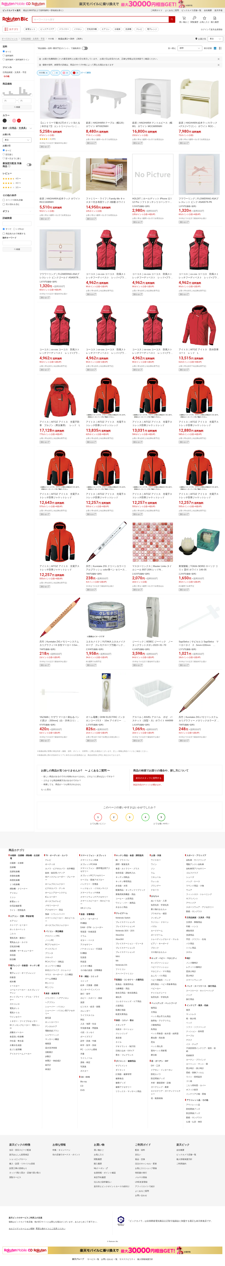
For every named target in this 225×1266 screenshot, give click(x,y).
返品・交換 (140, 1159)
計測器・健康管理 (123, 1074)
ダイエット (121, 1070)
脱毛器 (48, 1018)
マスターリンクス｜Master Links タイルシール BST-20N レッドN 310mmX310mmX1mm (152, 569)
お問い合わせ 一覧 (109, 1259)
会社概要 (208, 10)
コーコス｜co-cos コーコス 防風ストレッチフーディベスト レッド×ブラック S (152, 353)
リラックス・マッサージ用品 (128, 1091)
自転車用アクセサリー (196, 868)
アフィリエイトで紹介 (145, 1186)
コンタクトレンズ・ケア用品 (128, 1001)
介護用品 (120, 1006)
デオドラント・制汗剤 (125, 1046)
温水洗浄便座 (51, 1048)
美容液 (119, 1038)
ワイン (154, 864)
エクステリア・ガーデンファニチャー (166, 1092)
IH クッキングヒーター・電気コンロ (25, 1026)
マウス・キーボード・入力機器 (59, 974)
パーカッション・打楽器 (91, 949)
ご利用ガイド (156, 10)
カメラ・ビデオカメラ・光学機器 (60, 868)
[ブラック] (5, 121)
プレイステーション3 (125, 948)
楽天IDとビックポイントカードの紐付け (111, 1186)
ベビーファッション (160, 967)
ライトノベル (86, 1058)
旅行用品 (190, 999)
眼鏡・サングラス (194, 911)
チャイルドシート (159, 993)
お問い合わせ (141, 1195)
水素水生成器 (16, 1045)
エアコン (106, 29)
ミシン (13, 897)
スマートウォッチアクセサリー (94, 897)
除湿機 (13, 959)
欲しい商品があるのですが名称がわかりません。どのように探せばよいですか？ (79, 776)
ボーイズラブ (86, 1037)
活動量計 (49, 1052)
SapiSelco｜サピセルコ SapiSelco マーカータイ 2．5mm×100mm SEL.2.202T (199, 645)
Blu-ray (83, 1081)
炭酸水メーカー (17, 1032)
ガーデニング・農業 (160, 1087)
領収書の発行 (141, 1173)
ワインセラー (16, 1017)
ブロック (155, 948)
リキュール (156, 877)
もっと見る (46, 789)
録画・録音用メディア (55, 873)
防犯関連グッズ (193, 1109)
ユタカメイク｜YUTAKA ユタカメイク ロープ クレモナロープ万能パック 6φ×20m (107, 645)
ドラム (83, 936)
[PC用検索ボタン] (172, 19)
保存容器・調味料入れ (125, 873)
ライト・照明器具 (18, 910)
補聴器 (48, 1043)
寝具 (188, 1010)
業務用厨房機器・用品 (125, 894)
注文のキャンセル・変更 (146, 1164)
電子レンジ (152, 29)
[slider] (2, 95)
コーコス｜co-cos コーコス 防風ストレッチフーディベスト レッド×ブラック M (106, 353)
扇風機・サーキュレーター (21, 951)
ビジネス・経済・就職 (90, 1007)
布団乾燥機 (15, 880)
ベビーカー (156, 988)
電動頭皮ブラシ (52, 1031)
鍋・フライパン (122, 860)
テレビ (139, 29)
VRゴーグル (85, 908)
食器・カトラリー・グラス (127, 868)
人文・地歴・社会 (88, 1024)
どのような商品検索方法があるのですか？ (62, 780)
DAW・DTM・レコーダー (91, 927)
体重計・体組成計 (53, 1061)
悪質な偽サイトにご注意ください (50, 1228)
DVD (82, 1090)
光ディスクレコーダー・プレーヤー (60, 878)
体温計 (48, 1069)
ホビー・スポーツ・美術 (91, 998)
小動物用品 (156, 1025)
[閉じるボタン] (219, 59)
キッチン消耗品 (122, 877)
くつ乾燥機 (15, 884)
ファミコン (121, 969)
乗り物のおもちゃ (159, 909)
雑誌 (82, 1019)
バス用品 (190, 943)
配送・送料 (140, 1150)
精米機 (13, 981)
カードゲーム (157, 931)
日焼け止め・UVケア (125, 1051)
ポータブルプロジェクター (57, 925)
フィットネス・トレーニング (199, 894)
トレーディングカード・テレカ (165, 939)
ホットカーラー (52, 1022)
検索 (18, 107)
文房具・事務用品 (194, 922)
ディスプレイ (51, 949)
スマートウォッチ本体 (90, 893)
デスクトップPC (52, 936)
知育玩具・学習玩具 (160, 905)
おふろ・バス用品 (159, 976)
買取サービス (15, 1177)
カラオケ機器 (86, 966)
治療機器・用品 (122, 988)
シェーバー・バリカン (55, 1007)
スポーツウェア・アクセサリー (200, 907)
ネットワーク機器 (53, 966)
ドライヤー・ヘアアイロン (57, 998)
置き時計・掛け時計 (195, 1068)
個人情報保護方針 (184, 1159)
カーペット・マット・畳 (197, 1064)
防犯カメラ (156, 1074)
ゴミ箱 (189, 1081)
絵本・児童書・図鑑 (89, 985)
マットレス (191, 1014)
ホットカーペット (18, 929)
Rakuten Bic (15, 19)
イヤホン (78, 29)
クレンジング (121, 1033)
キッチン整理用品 (123, 881)
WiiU (118, 956)
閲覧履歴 (98, 1159)
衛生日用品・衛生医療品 (126, 993)
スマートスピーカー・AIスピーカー (60, 919)
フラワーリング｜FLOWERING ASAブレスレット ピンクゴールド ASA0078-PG (59, 277)
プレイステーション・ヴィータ (129, 943)
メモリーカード (52, 905)
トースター (15, 986)
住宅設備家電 (16, 906)
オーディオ (50, 864)
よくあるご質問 (172, 10)
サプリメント (121, 1066)
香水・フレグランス (124, 1055)
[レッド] (19, 121)
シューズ (190, 877)
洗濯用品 (190, 935)
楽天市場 (218, 10)
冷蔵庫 (117, 29)
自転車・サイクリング (196, 860)
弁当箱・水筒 (121, 886)
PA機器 (83, 923)
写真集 (83, 1066)
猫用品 (154, 1008)
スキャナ (49, 957)
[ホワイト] (9, 121)
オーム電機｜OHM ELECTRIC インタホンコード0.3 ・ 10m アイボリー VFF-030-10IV (105, 720)
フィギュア (156, 918)
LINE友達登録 (141, 1182)
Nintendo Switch (123, 918)
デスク (189, 1040)
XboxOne (120, 935)
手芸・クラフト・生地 (196, 939)
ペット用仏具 (157, 1046)
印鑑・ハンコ (192, 926)
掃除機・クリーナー (19, 889)
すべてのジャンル (10, 39)
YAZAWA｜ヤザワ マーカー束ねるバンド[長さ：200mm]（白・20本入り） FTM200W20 (59, 720)
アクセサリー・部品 (54, 910)
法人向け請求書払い (103, 1182)
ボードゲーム (157, 935)
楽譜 (82, 1002)
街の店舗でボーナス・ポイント (66, 1154)
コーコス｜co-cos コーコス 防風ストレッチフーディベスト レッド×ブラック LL (60, 353)
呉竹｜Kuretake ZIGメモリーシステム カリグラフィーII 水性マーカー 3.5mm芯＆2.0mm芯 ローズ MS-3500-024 (59, 645)
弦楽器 (83, 957)
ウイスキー (156, 860)
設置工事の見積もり (18, 1168)
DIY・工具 (155, 1066)
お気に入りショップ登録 (146, 1168)
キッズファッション (160, 963)
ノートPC (49, 940)
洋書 (82, 1054)
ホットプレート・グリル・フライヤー (24, 998)
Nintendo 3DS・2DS (125, 931)
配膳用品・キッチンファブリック (130, 890)
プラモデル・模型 (159, 913)
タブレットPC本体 (88, 864)
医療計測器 (121, 1010)
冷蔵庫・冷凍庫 (17, 863)
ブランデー (156, 886)
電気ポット (15, 1008)
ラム (153, 873)
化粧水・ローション (124, 1029)
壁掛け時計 (191, 971)
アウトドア (191, 903)
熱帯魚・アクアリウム (161, 1021)
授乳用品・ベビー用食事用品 (164, 984)
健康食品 (120, 1078)
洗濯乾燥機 (15, 871)
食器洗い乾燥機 (17, 1037)
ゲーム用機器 (51, 979)
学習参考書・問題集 (89, 1028)
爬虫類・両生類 (158, 1038)
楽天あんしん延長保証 (19, 1154)
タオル (189, 952)
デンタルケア (51, 1026)
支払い (138, 1154)
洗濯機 (128, 29)
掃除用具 (190, 931)
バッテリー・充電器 (89, 884)
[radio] (4, 51)
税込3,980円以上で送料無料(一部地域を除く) (43, 10)
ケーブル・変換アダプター (92, 880)
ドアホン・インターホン (162, 1070)
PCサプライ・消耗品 (54, 962)
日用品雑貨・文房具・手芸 (33, 39)
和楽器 (83, 962)
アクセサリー (86, 944)
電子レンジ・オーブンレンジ (22, 973)
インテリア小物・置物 (196, 1094)
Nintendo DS (121, 965)
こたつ (13, 934)
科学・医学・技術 (88, 1045)
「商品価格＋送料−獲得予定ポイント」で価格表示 (58, 48)
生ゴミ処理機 (16, 1049)
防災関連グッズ (158, 1078)
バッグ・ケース (193, 881)
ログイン (205, 29)
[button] (4, 91)
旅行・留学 (85, 994)
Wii (117, 961)
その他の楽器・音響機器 (91, 970)
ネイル (119, 1042)
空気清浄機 (92, 29)
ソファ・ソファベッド (196, 1027)
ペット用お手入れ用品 (161, 1016)
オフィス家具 (192, 1090)
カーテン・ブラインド (196, 1060)
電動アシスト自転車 (195, 864)
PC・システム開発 (88, 1049)
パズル (154, 926)
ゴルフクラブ (192, 873)
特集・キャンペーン (61, 1150)
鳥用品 (154, 1029)
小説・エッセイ (87, 1032)
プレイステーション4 (125, 926)
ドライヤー (64, 29)
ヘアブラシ (50, 1002)
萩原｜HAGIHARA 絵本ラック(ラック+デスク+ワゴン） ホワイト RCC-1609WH (198, 126)
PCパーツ (49, 983)
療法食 (154, 1055)
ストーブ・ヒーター (19, 925)
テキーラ (155, 890)
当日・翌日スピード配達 (20, 1150)
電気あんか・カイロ (19, 942)
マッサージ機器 (52, 1039)
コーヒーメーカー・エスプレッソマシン (24, 991)
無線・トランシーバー (55, 914)
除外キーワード (9, 238)
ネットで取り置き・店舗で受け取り (25, 1173)
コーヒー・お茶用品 (124, 898)
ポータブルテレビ (53, 901)
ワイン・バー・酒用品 (125, 903)
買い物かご (99, 1150)
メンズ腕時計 (192, 963)
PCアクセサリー (52, 944)
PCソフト (49, 987)
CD (81, 1086)
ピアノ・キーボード (89, 919)
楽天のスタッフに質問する (148, 778)
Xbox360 (120, 939)
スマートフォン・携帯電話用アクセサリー (95, 869)
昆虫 (153, 1042)
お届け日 (7, 146)
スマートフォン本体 (89, 860)
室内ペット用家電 (159, 1051)
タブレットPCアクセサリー (92, 875)
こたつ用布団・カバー (196, 1085)
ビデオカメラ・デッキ (55, 888)
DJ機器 (83, 953)
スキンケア (121, 1025)
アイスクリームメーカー (20, 1054)
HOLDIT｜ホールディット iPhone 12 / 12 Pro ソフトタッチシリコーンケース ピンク (152, 202)
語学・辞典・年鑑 (88, 1041)
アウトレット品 (193, 1105)
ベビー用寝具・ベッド (161, 980)
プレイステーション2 (125, 952)
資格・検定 (85, 1062)
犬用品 (154, 1012)
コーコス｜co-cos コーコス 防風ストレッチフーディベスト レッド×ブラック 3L (106, 277)
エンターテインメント (90, 989)
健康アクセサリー (123, 1087)
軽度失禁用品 (121, 1014)
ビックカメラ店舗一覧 (191, 10)
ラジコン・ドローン (160, 922)
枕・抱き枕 (191, 1018)
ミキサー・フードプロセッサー (23, 1021)
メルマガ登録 (141, 1177)
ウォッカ (155, 881)
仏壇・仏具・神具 (194, 1122)
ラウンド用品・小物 (195, 886)
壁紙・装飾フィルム (195, 1072)
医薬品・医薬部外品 (124, 984)
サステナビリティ (127, 1259)
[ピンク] (14, 121)
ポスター (84, 1071)
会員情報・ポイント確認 (105, 1173)
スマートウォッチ (194, 980)
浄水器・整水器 (17, 1041)
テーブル (190, 1036)
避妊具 (119, 997)
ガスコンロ (15, 1004)
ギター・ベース (87, 940)
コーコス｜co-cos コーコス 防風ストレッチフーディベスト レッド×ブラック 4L (199, 277)
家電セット (30, 29)
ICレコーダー (51, 897)
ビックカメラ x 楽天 (12, 10)
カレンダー (85, 1011)
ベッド (189, 1023)
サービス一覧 (93, 1259)
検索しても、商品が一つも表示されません (62, 784)
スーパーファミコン (124, 973)
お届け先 (7, 134)
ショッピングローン (18, 1159)
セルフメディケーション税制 (21, 1228)
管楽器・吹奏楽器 (88, 932)
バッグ (189, 995)
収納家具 (190, 1055)
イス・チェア (192, 1044)
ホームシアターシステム (56, 893)
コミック (84, 981)
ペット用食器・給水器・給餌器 (165, 1033)
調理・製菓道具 (122, 864)
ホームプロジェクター (55, 884)
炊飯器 (13, 977)
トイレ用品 (191, 948)
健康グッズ (121, 1083)
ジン (153, 868)
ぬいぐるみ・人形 (159, 901)
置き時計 (190, 976)
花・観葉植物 (157, 1098)
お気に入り (99, 1154)
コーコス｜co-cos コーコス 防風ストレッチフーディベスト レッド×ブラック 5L (152, 277)
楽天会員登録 (216, 29)
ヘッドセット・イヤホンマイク (94, 888)
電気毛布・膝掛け (18, 938)
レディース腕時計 (194, 967)
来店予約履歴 (100, 1177)
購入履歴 (98, 1164)
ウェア (189, 890)
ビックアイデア (47, 29)
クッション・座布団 (195, 1031)
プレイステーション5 (125, 922)
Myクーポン (99, 1168)
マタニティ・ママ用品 (161, 971)
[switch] (29, 164)
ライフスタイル (87, 1015)
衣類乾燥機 (15, 876)
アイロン (14, 893)
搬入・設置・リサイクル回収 (22, 1164)
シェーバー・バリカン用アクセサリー (60, 1012)
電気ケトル (15, 1012)
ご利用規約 (181, 1164)
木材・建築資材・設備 (161, 1083)
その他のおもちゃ (159, 952)
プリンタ (49, 953)
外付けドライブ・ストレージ (58, 970)
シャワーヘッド (52, 1035)
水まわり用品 (121, 907)
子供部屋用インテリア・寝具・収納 (201, 1049)
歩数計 (48, 1056)
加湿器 (13, 955)
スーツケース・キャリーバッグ (200, 991)
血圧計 (48, 1065)
